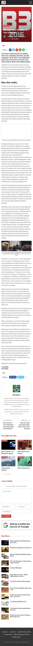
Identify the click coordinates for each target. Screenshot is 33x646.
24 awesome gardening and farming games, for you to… (20, 595)
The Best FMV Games (16, 568)
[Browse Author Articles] (16, 388)
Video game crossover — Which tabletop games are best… (19, 575)
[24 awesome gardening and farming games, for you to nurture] (5, 596)
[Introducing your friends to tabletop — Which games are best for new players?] (5, 617)
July (30, 74)
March (15, 74)
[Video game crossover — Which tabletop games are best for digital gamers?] (5, 576)
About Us (5, 632)
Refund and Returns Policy (21, 634)
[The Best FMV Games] (5, 569)
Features (6, 26)
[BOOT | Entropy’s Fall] (25, 461)
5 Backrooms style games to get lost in (20, 547)
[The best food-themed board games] (5, 583)
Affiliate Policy (16, 637)
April (19, 74)
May (23, 74)
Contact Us (12, 632)
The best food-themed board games (20, 581)
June (26, 74)
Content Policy (8, 634)
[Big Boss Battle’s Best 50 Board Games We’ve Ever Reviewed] (5, 556)
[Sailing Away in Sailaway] (8, 461)
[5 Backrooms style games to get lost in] (5, 549)
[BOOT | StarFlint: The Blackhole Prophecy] (8, 445)
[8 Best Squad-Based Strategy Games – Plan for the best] (5, 542)
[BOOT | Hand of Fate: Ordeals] (25, 445)
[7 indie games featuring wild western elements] (5, 610)
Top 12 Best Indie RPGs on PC (18, 601)
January (3, 74)
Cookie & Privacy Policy (24, 632)
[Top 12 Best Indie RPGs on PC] (5, 603)
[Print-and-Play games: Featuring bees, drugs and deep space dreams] (5, 563)
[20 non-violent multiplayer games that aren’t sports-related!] (5, 590)
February (9, 74)
